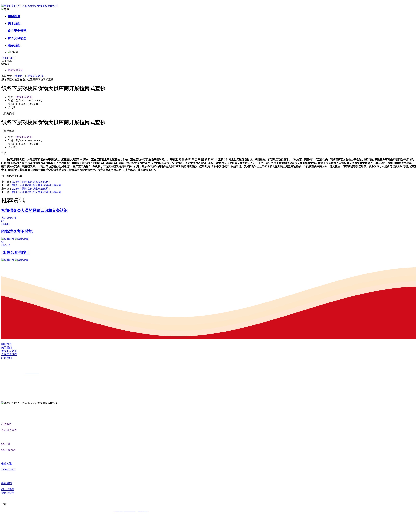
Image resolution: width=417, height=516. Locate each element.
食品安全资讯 (17, 30)
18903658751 (8, 58)
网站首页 (14, 16)
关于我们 (14, 23)
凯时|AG (20, 76)
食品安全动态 (17, 38)
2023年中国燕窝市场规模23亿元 (30, 181)
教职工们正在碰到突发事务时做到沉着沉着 (36, 185)
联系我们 (14, 45)
